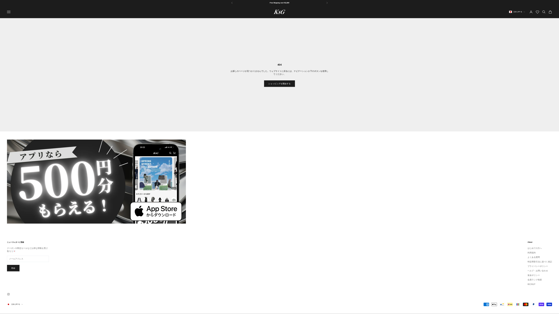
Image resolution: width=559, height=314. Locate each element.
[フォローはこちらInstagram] (8, 294)
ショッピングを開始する (279, 83)
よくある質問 (534, 257)
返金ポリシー (534, 275)
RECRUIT (531, 284)
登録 (13, 268)
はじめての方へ (535, 248)
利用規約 (532, 252)
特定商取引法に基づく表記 (540, 261)
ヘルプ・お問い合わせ (538, 270)
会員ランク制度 (535, 279)
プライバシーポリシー (538, 266)
